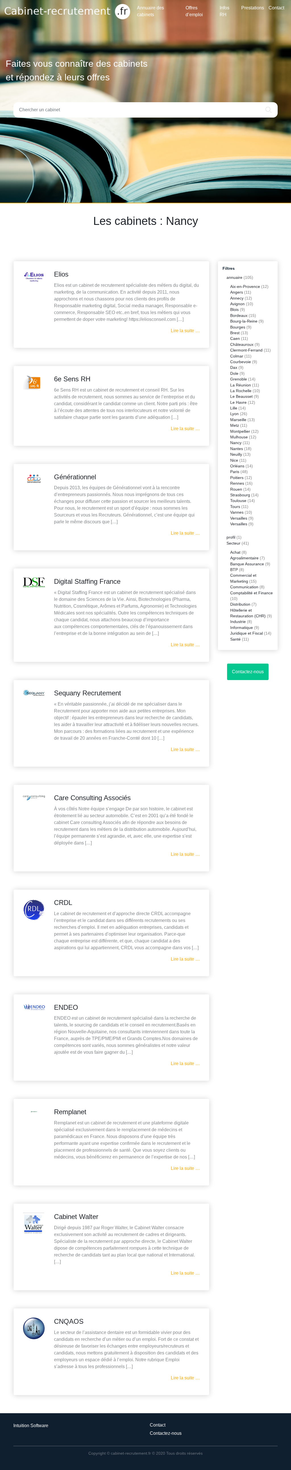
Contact (276, 7)
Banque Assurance (247, 564)
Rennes (237, 483)
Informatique (241, 628)
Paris (234, 472)
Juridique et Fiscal (246, 633)
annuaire (234, 277)
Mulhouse (239, 437)
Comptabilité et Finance (251, 593)
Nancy (236, 443)
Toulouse (238, 501)
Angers (236, 292)
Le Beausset (241, 396)
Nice (234, 460)
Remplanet (70, 1112)
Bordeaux (239, 315)
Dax (233, 367)
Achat (235, 552)
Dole (234, 373)
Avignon (237, 304)
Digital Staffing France (87, 581)
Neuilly (236, 454)
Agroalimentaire (244, 558)
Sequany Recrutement (87, 693)
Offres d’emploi (194, 11)
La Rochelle (240, 391)
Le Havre (238, 402)
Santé (235, 639)
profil (230, 537)
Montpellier (240, 431)
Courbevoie (240, 362)
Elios (61, 274)
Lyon (234, 414)
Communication (244, 587)
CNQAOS (69, 1321)
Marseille (238, 420)
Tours (235, 507)
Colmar (236, 356)
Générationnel (75, 477)
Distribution (240, 604)
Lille (233, 408)
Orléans (237, 466)
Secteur (233, 543)
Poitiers (237, 478)
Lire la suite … (185, 330)
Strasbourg (240, 495)
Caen (235, 338)
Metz (234, 425)
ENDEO (66, 1007)
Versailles (238, 518)
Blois (234, 310)
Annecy (237, 298)
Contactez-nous (248, 671)
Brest (235, 333)
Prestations (252, 7)
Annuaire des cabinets (150, 11)
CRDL (63, 902)
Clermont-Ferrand (246, 350)
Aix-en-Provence (245, 287)
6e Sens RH (72, 379)
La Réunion (240, 385)
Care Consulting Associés (92, 798)
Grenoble (238, 379)
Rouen (236, 489)
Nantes (236, 449)
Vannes (237, 512)
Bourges (237, 327)
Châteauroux (241, 344)
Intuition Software (30, 1425)
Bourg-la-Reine (243, 321)
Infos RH (224, 11)
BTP (234, 570)
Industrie (238, 622)
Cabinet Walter (76, 1216)
